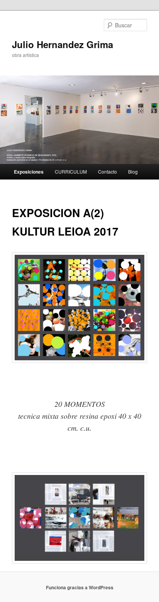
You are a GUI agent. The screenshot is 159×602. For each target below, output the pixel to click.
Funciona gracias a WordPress (79, 587)
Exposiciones (29, 171)
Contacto (107, 171)
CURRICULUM (71, 171)
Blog (133, 171)
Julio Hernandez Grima (62, 44)
